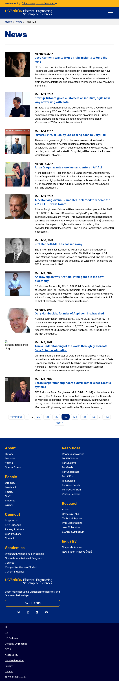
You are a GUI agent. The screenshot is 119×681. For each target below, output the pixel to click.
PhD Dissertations (72, 522)
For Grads (67, 467)
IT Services (68, 480)
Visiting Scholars (71, 494)
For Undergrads (70, 471)
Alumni (9, 505)
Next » (60, 422)
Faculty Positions (14, 529)
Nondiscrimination (14, 660)
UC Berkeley (11, 638)
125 (84, 416)
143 (106, 416)
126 (94, 416)
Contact (9, 538)
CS (6, 632)
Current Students (14, 571)
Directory (10, 482)
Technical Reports (72, 518)
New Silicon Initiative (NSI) (77, 551)
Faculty (9, 491)
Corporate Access (72, 547)
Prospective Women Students (21, 567)
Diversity (10, 458)
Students (10, 500)
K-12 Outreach (13, 524)
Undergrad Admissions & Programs (24, 553)
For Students (69, 462)
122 (56, 416)
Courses (9, 562)
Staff (8, 496)
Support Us (11, 520)
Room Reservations (73, 454)
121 (47, 416)
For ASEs (67, 476)
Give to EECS (32, 603)
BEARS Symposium (73, 531)
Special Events (13, 467)
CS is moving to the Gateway (38, 3)
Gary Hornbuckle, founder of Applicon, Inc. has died (69, 313)
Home (8, 21)
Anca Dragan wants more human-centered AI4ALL (69, 167)
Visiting (9, 462)
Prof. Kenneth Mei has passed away (58, 244)
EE (6, 627)
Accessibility (11, 654)
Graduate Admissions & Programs (23, 558)
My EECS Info (70, 458)
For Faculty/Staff (71, 489)
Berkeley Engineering (16, 643)
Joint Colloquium (71, 527)
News (18, 21)
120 (38, 416)
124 (75, 416)
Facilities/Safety (71, 485)
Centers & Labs (70, 514)
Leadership (11, 487)
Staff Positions (13, 533)
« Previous (17, 416)
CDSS (8, 649)
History (9, 454)
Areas (65, 509)
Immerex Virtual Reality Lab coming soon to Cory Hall (70, 134)
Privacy (9, 666)
